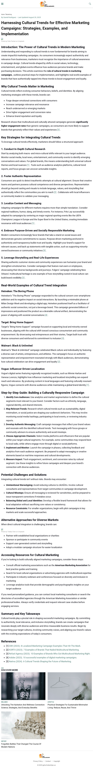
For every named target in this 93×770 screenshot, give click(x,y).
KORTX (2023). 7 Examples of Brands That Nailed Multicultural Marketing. (44, 649)
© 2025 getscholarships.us (46, 765)
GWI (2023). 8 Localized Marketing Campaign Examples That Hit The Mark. (45, 646)
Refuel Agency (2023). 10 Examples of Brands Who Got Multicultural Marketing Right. (49, 653)
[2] (55, 192)
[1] (28, 165)
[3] (58, 129)
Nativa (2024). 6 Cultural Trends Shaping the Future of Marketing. (40, 661)
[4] (46, 315)
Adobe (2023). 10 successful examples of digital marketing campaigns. (43, 657)
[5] (44, 250)
